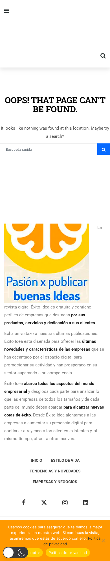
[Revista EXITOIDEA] (55, 33)
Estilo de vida (65, 460)
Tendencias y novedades (55, 471)
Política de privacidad (68, 552)
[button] (15, 552)
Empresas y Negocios (55, 481)
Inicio (36, 460)
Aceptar (33, 552)
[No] (103, 540)
